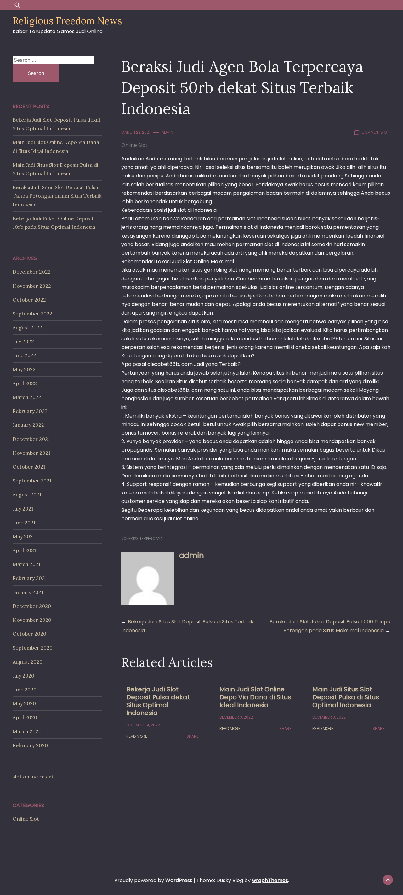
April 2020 (25, 717)
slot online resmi (33, 776)
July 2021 (23, 508)
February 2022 (30, 411)
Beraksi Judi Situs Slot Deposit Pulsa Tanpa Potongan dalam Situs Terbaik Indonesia (57, 195)
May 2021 (24, 536)
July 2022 (23, 341)
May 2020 (24, 703)
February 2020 (30, 745)
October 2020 (29, 634)
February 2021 (30, 578)
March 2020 (27, 731)
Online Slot (134, 145)
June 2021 (24, 522)
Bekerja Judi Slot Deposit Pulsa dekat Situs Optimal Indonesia (158, 701)
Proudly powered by (153, 880)
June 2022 (24, 355)
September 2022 (32, 313)
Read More (136, 736)
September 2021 (32, 480)
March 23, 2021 (135, 132)
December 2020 (32, 606)
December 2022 (32, 271)
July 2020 (23, 676)
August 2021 (27, 494)
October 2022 (29, 300)
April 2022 (25, 383)
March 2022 (27, 397)
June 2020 (25, 689)
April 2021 (24, 550)
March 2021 (27, 564)
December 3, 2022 (236, 717)
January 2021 (28, 592)
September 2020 (33, 647)
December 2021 (31, 439)
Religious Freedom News (67, 21)
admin (167, 132)
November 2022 (32, 286)
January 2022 (28, 425)
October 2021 (29, 467)
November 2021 (31, 453)
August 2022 (27, 327)
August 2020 (28, 662)
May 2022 (24, 369)
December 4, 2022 (143, 725)
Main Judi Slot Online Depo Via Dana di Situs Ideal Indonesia (255, 697)
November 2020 (32, 620)
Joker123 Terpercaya (142, 538)
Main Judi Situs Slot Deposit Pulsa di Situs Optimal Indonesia (345, 697)
